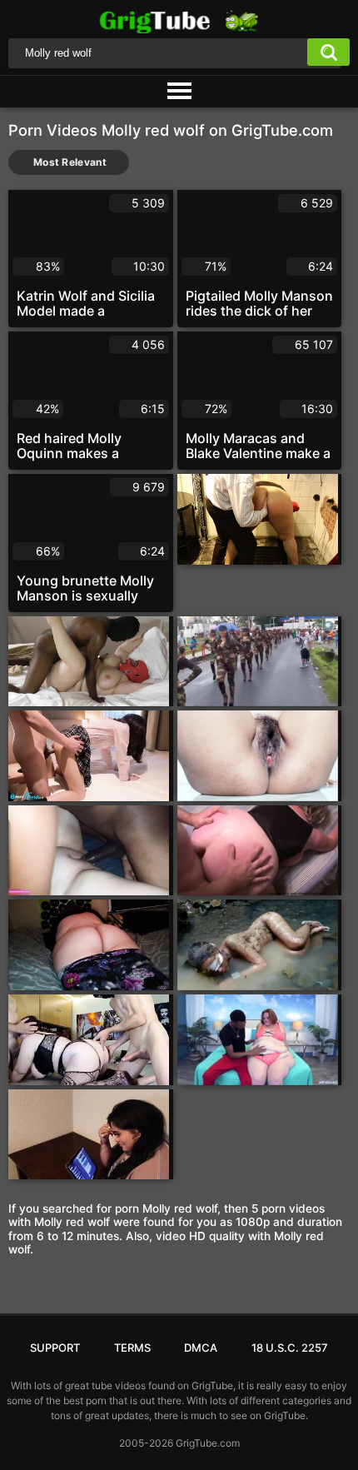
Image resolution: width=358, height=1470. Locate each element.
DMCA (200, 1347)
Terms (132, 1347)
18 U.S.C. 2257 (289, 1347)
